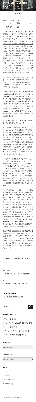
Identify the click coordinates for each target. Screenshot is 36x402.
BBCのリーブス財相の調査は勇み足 (14, 335)
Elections (10, 258)
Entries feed (7, 376)
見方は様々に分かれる (23, 120)
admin (16, 20)
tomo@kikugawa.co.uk (13, 296)
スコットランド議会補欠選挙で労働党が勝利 (17, 323)
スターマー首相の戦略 (10, 327)
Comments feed (8, 380)
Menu (19, 13)
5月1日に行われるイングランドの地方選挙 (16, 331)
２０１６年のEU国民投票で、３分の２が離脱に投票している (17, 221)
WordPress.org (8, 384)
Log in (5, 372)
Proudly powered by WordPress (12, 397)
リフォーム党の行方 (9, 319)
